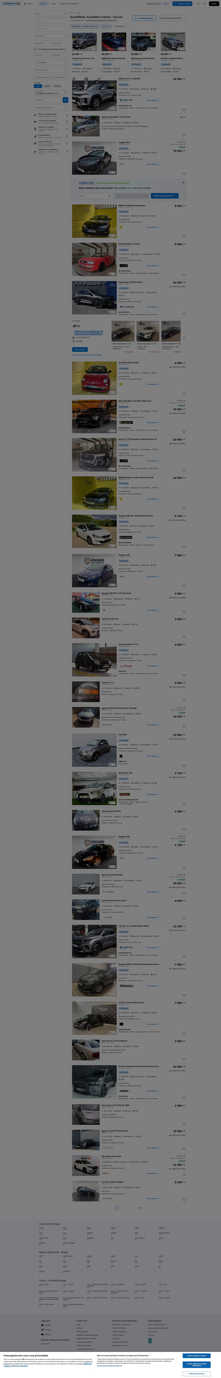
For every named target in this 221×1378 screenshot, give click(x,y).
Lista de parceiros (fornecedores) (109, 1366)
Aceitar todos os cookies (197, 1356)
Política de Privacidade (19, 1366)
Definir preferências (196, 1374)
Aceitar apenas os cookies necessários (196, 1365)
